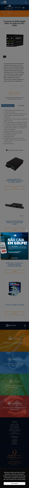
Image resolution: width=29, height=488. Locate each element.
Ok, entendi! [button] (14, 483)
